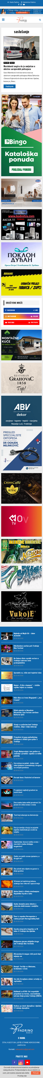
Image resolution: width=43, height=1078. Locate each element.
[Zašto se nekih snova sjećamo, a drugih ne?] (7, 859)
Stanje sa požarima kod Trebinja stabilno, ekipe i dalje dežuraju (26, 725)
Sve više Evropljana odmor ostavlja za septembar (28, 980)
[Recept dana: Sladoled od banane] (7, 780)
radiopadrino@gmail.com (24, 1049)
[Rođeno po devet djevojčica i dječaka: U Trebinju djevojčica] (7, 1008)
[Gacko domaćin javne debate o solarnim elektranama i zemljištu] (7, 906)
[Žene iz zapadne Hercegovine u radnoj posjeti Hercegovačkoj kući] (7, 919)
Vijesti (12, 62)
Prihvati (36, 1073)
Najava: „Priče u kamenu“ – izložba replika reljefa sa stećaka (27, 686)
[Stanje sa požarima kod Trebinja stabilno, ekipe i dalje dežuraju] (7, 727)
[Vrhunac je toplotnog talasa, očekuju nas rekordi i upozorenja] (7, 884)
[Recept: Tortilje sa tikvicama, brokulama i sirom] (7, 969)
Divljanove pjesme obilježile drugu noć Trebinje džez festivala (26, 942)
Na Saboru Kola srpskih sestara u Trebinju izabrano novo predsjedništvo (26, 660)
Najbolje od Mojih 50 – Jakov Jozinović (24, 634)
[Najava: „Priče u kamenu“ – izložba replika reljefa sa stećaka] (7, 688)
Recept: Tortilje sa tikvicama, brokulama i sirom (25, 967)
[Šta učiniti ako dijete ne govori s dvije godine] (7, 871)
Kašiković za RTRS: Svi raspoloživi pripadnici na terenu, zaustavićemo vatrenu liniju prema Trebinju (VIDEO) (27, 993)
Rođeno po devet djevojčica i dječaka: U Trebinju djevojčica (28, 1006)
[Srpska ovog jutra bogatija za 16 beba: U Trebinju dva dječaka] (7, 931)
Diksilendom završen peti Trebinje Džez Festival (26, 646)
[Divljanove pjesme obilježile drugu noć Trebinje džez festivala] (7, 944)
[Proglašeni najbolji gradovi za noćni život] (7, 793)
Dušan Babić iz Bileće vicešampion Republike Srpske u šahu (26, 892)
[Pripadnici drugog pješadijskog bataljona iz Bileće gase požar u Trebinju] (7, 740)
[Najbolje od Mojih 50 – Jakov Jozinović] (7, 636)
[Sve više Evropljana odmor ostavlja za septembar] (7, 981)
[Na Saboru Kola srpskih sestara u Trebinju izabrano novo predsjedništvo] (7, 661)
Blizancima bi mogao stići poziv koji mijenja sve (27, 955)
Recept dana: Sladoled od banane (27, 777)
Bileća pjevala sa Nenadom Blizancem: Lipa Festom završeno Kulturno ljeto (26, 712)
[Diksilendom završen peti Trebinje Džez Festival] (7, 648)
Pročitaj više (22, 1076)
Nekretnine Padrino (29, 2)
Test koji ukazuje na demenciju (26, 815)
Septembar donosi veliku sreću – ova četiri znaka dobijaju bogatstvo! (27, 844)
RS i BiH (6, 62)
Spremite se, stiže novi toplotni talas (28, 672)
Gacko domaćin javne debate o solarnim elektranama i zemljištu (26, 905)
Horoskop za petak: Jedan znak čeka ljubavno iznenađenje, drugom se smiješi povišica (28, 765)
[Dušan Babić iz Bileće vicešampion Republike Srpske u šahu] (7, 894)
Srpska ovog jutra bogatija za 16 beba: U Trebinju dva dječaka (26, 930)
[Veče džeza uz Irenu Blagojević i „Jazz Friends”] (7, 700)
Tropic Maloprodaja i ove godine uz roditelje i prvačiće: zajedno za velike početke (27, 753)
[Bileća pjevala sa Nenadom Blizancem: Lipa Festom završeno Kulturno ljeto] (7, 713)
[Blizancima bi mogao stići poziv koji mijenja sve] (7, 956)
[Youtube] (27, 1062)
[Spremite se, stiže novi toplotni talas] (7, 675)
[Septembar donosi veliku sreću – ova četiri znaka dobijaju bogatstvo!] (7, 844)
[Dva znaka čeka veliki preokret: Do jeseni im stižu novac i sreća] (7, 805)
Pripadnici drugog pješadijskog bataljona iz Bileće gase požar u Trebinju (26, 739)
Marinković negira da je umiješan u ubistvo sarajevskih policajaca (19, 68)
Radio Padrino (14, 2)
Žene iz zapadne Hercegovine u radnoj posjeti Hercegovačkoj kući (26, 917)
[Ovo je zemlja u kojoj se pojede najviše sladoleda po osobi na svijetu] (7, 830)
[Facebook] (14, 1062)
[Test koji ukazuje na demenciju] (7, 818)
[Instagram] (21, 1062)
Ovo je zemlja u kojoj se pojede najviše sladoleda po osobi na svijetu (26, 830)
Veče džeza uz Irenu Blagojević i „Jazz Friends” (28, 698)
